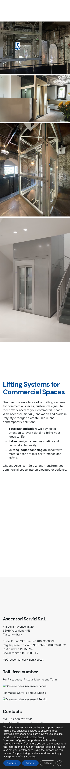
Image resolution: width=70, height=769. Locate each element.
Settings (48, 763)
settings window (12, 743)
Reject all (30, 763)
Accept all (12, 763)
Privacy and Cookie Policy (29, 737)
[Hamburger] (8, 46)
